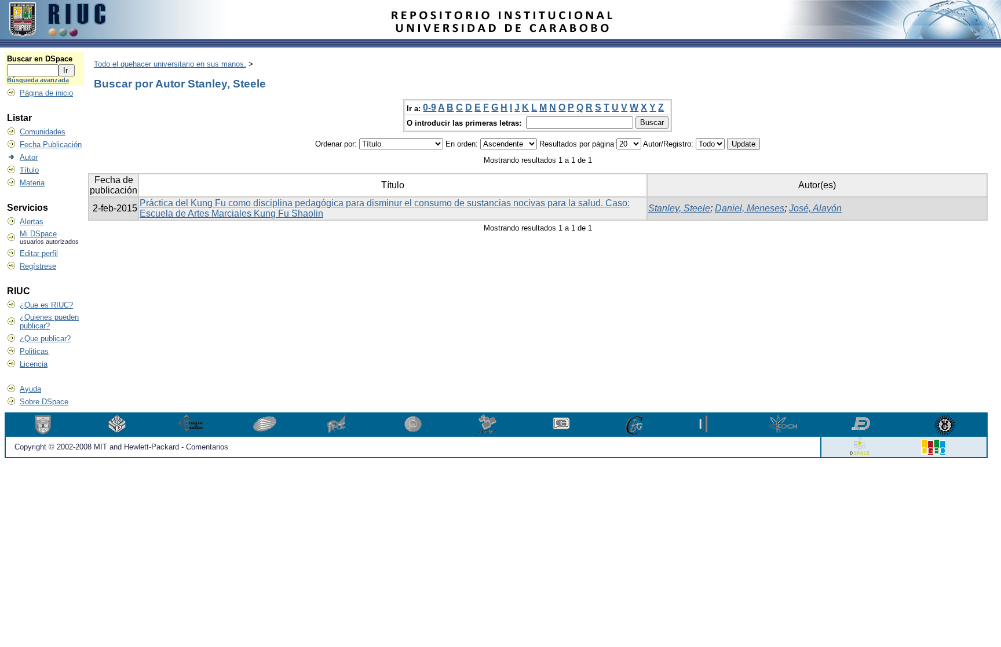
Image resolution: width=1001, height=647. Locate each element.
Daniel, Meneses (749, 208)
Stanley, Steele (679, 208)
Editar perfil (39, 253)
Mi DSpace (38, 233)
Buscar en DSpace (39, 58)
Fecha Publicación (51, 144)
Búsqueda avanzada (38, 79)
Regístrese (38, 266)
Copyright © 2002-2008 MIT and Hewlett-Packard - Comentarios (121, 447)
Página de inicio (46, 93)
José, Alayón (815, 208)
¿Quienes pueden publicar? (49, 321)
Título (29, 170)
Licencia (34, 364)
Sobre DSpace (44, 401)
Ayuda (30, 389)
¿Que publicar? (45, 338)
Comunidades (42, 131)
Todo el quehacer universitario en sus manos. (170, 64)
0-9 (429, 107)
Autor (29, 157)
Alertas (31, 221)
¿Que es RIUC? (46, 305)
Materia (32, 182)
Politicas (34, 351)
